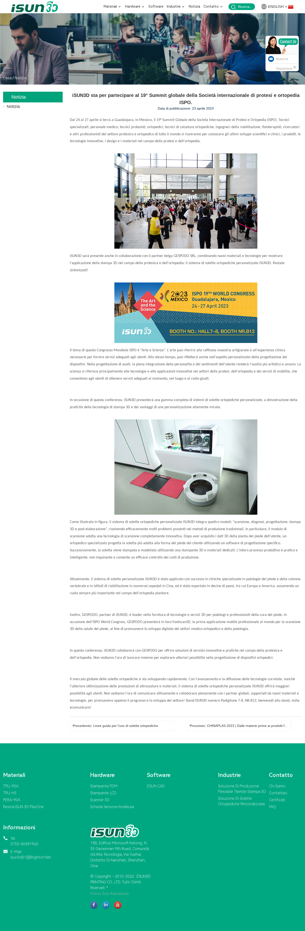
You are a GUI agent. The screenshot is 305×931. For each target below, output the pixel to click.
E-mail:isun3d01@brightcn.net (30, 855)
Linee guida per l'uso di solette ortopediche (125, 726)
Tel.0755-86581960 (24, 841)
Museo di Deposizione (284, 63)
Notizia (20, 78)
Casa (7, 78)
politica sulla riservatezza (109, 894)
